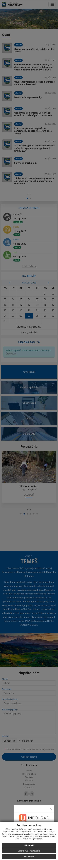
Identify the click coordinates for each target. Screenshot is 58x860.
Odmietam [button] (29, 856)
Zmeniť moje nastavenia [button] (29, 851)
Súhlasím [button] (29, 845)
